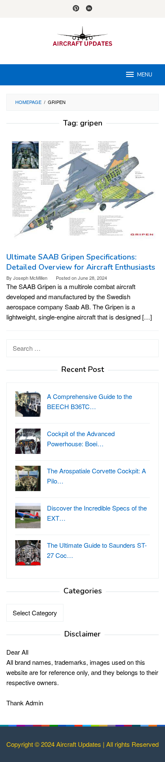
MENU (144, 75)
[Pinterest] (75, 9)
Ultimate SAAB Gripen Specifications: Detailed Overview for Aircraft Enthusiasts (80, 262)
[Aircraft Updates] (82, 35)
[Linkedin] (89, 9)
